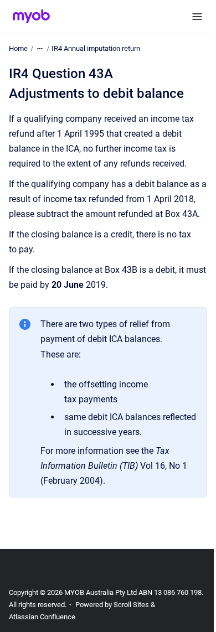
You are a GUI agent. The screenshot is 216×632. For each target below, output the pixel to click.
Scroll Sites (131, 604)
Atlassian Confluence (42, 617)
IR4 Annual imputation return (96, 48)
